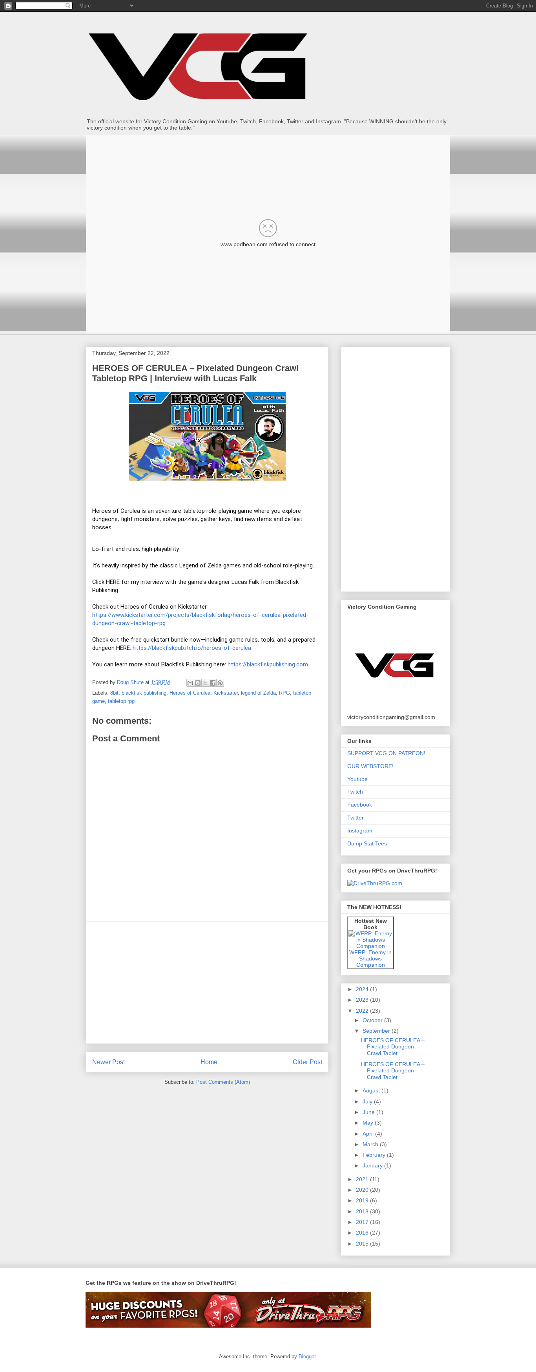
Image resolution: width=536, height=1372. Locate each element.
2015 (363, 1243)
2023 (363, 1000)
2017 (363, 1222)
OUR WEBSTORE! (370, 766)
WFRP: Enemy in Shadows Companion (370, 958)
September (377, 1031)
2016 (363, 1232)
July (368, 1101)
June (369, 1112)
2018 (363, 1211)
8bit (114, 693)
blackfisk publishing (144, 693)
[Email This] (190, 683)
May (369, 1123)
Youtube (357, 779)
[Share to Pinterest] (220, 683)
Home (209, 1062)
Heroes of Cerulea (190, 693)
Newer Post (108, 1062)
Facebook (359, 804)
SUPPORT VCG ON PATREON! (386, 753)
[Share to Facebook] (213, 683)
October (373, 1020)
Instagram (359, 830)
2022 (363, 1011)
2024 (363, 989)
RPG (284, 693)
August (372, 1090)
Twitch (355, 791)
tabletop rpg (121, 701)
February (375, 1155)
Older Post (307, 1062)
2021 (363, 1179)
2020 (363, 1190)
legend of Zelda (258, 693)
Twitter (355, 817)
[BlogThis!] (198, 683)
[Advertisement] (207, 982)
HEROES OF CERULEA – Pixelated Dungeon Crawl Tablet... (393, 1047)
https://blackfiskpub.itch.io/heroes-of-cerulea (192, 647)
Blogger (307, 1356)
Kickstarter (225, 693)
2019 (363, 1200)
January (373, 1165)
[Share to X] (205, 683)
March (371, 1144)
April (369, 1134)
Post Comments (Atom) (223, 1082)
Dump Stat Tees (367, 843)
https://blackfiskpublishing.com (268, 664)
